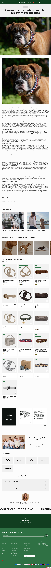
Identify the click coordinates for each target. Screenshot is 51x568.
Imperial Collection (14, 545)
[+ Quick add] (15, 277)
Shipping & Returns (27, 543)
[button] (17, 416)
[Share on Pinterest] (11, 201)
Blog (3, 548)
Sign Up (46, 535)
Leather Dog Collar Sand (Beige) (9, 304)
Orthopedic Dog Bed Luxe (40, 304)
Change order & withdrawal (29, 556)
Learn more (40, 549)
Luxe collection (14, 546)
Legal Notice (26, 553)
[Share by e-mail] (14, 201)
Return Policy (26, 550)
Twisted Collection (14, 553)
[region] (32, 416)
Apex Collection (14, 543)
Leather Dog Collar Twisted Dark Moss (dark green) (25, 327)
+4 (24, 284)
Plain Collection (14, 550)
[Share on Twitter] (9, 201)
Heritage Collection (14, 555)
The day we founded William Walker (36, 230)
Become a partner (5, 553)
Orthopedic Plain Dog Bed (40, 326)
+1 (8, 284)
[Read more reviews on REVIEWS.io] (9, 419)
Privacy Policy (26, 552)
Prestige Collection (14, 552)
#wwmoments (5, 546)
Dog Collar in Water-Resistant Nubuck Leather (40, 281)
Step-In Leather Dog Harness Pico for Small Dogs (24, 281)
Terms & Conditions (27, 548)
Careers (3, 550)
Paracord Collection (14, 548)
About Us (4, 543)
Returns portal (26, 545)
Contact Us (4, 545)
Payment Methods (27, 546)
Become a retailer (5, 552)
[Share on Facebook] (6, 201)
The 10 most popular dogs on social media (13, 230)
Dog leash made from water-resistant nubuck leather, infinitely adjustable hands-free (41, 350)
